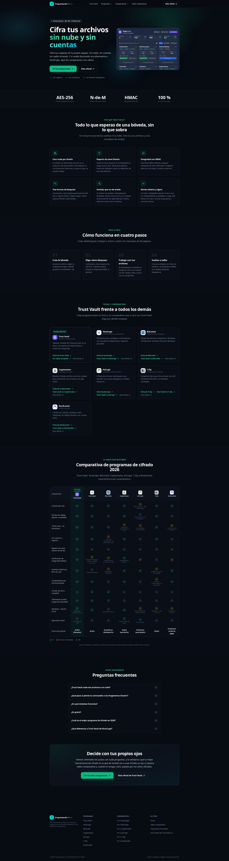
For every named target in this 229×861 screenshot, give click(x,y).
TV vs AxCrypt (122, 833)
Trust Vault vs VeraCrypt (107, 358)
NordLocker (87, 845)
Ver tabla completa (60, 358)
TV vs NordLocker (124, 841)
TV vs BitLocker (123, 825)
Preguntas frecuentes (159, 829)
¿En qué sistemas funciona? (84, 704)
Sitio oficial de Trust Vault (130, 775)
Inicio (153, 820)
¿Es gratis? (76, 712)
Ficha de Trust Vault (61, 355)
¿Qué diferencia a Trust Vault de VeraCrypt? (91, 728)
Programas (105, 4)
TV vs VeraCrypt (123, 820)
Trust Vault (93, 4)
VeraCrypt (87, 825)
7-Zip (85, 841)
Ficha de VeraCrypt (104, 355)
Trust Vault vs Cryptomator (64, 392)
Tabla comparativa (139, 4)
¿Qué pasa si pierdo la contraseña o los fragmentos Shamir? (99, 695)
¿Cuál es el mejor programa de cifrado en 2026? (93, 720)
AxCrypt (86, 837)
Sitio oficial (169, 4)
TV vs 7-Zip (121, 837)
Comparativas (120, 4)
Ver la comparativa (61, 68)
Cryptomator (88, 833)
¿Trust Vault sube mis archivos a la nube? (90, 687)
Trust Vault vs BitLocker (150, 358)
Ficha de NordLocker (61, 425)
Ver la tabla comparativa (95, 775)
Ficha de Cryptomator (62, 389)
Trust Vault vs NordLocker (63, 428)
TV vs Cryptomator (124, 829)
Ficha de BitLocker (148, 355)
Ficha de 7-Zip (146, 392)
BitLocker (87, 829)
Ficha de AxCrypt (104, 392)
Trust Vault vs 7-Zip (164, 392)
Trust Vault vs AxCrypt (106, 395)
